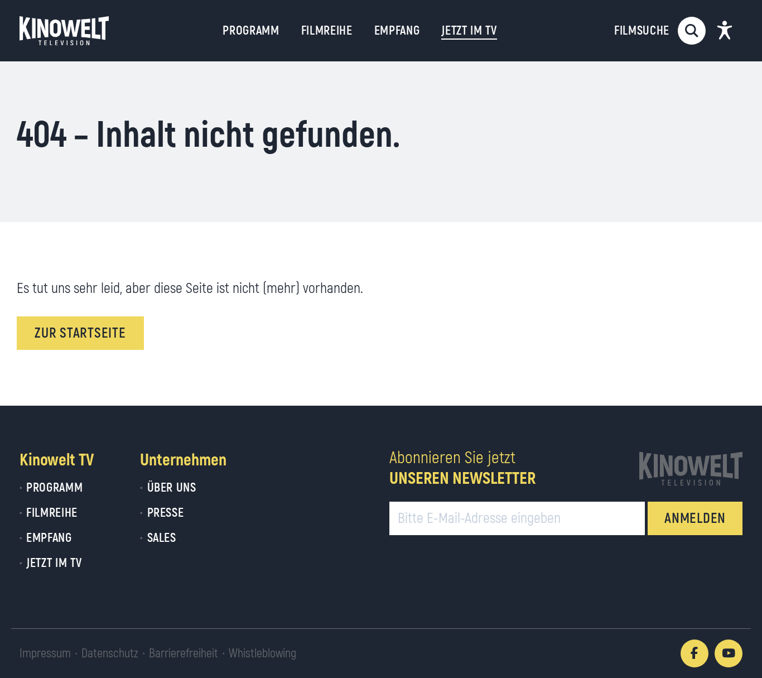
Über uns (171, 488)
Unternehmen (183, 460)
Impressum (45, 653)
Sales (161, 538)
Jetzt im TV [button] (468, 31)
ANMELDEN (695, 518)
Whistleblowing (262, 653)
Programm (251, 31)
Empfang (397, 31)
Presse (165, 513)
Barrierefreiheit (183, 653)
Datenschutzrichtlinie (423, 606)
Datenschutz (109, 653)
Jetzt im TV (53, 563)
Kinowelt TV (57, 460)
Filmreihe (327, 31)
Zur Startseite (80, 333)
